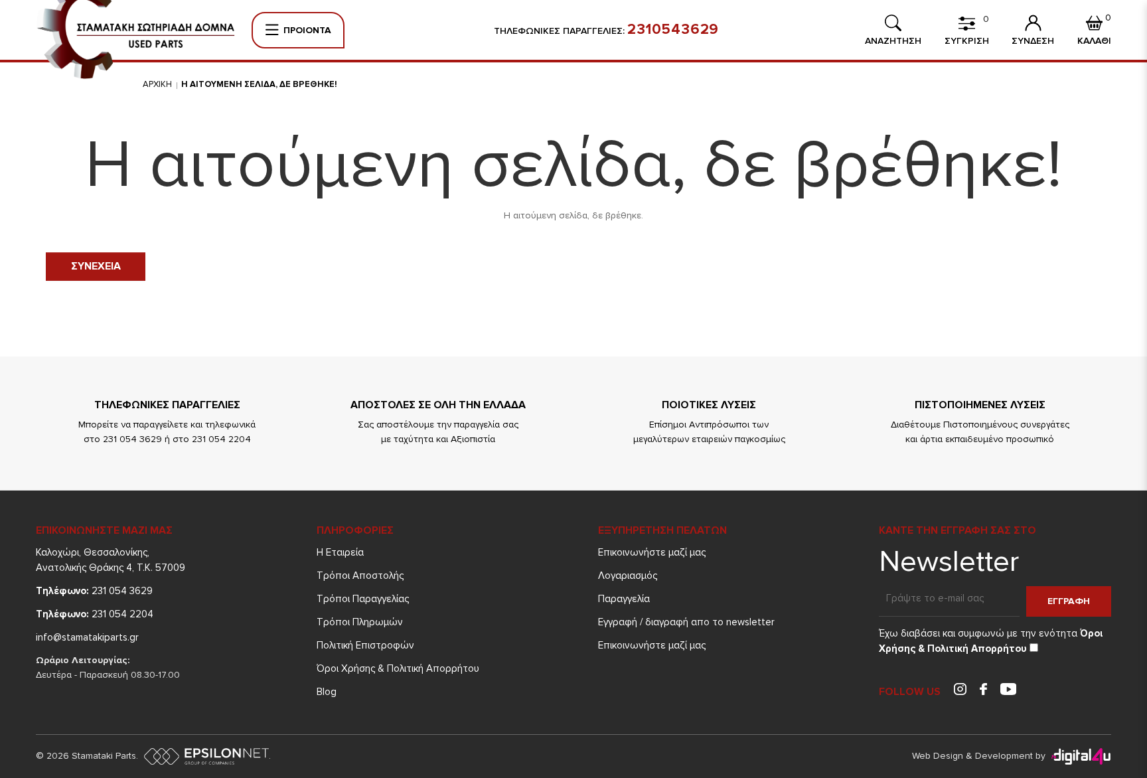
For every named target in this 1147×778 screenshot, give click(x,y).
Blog (327, 692)
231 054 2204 (94, 614)
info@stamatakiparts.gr (87, 637)
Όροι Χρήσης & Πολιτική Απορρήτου (398, 668)
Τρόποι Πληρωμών (360, 622)
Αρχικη (157, 84)
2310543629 (673, 30)
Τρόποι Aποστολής (360, 576)
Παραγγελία (624, 599)
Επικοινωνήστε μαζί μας (652, 552)
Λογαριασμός (627, 576)
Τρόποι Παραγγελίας (363, 599)
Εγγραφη (1068, 601)
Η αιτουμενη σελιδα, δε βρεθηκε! (259, 84)
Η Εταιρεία (340, 552)
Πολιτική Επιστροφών (365, 645)
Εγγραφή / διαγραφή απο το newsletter (686, 622)
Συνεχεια (96, 266)
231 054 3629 (94, 591)
